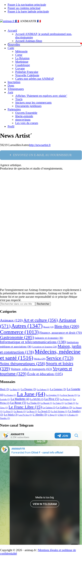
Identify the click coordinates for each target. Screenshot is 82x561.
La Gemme (58, 389)
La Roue (18, 403)
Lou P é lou (25, 415)
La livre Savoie (68, 395)
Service (59, 358)
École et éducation (45, 374)
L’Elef (62, 415)
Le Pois (8, 411)
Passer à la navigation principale (27, 4)
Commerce (19, 332)
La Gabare (43, 389)
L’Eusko (72, 415)
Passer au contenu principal (24, 8)
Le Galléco (64, 407)
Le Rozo (32, 411)
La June (31, 394)
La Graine (10, 395)
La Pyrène (66, 399)
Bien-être (66, 326)
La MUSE (37, 399)
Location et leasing (44, 346)
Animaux (11, 320)
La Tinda (33, 403)
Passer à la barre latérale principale (28, 11)
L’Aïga (52, 415)
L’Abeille (40, 414)
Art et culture (40, 320)
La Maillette (20, 399)
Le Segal (44, 411)
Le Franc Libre (25, 407)
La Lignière (53, 395)
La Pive (51, 399)
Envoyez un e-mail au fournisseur (42, 155)
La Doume (28, 389)
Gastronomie (17, 337)
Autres (27, 326)
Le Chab (70, 403)
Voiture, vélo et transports (31, 369)
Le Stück (11, 414)
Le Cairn (58, 403)
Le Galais (49, 407)
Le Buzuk (46, 403)
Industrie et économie (49, 337)
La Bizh (15, 389)
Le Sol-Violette (59, 411)
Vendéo (5, 418)
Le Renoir (20, 411)
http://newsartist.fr (40, 145)
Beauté (48, 327)
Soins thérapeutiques (22, 363)
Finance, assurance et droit (60, 332)
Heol (4, 389)
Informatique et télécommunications (33, 342)
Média (39, 358)
